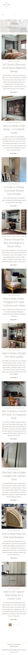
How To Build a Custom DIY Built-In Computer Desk (14, 414)
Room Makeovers (16, 61)
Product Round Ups (21, 236)
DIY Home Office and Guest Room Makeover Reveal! (14, 68)
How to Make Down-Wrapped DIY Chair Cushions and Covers (14, 302)
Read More (14, 92)
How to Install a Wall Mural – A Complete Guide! (14, 129)
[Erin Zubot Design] (6, 5)
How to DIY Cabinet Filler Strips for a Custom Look (14, 595)
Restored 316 (14, 652)
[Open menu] (3, 14)
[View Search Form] (14, 14)
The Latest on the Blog (14, 644)
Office (9, 61)
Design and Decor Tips (12, 122)
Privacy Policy (14, 646)
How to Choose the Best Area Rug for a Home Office (14, 243)
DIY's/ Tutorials (12, 183)
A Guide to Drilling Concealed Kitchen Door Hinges (14, 190)
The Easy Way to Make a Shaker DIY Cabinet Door (14, 476)
